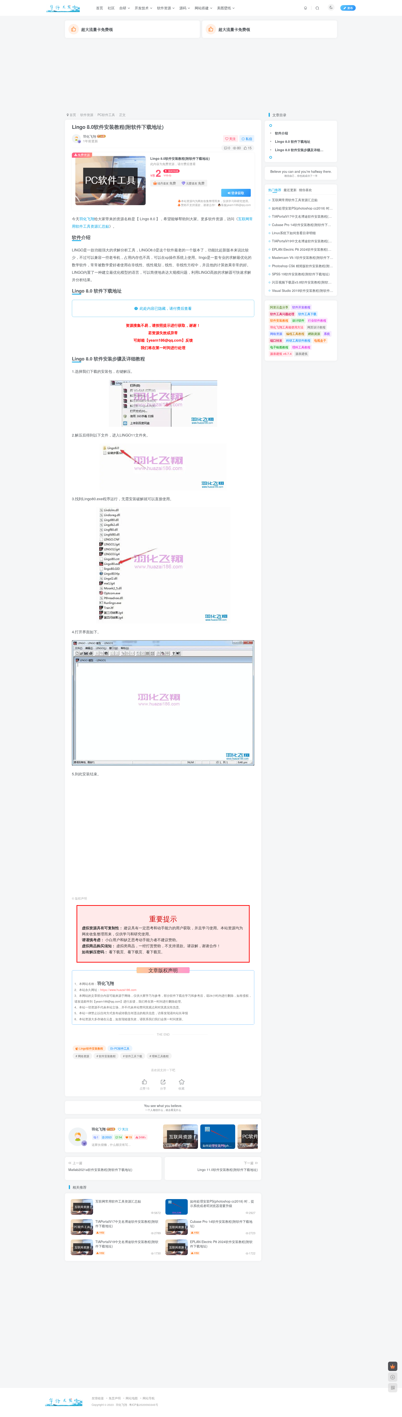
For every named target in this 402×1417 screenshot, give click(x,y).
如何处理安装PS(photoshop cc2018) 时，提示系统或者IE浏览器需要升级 (222, 1203)
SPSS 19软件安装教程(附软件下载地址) (301, 274)
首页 (99, 7)
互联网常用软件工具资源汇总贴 (118, 1201)
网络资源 (276, 333)
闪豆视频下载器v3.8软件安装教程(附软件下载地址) (309, 282)
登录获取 (237, 192)
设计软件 (298, 320)
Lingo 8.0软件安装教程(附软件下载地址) (118, 126)
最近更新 (290, 189)
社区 (111, 7)
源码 (182, 7)
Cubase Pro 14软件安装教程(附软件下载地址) (221, 1223)
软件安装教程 (279, 320)
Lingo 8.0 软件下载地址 (292, 141)
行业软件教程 (317, 320)
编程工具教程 (295, 333)
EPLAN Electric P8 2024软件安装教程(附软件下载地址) (221, 1244)
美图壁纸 (224, 7)
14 (120, 1137)
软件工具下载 (307, 314)
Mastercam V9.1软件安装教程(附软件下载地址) (306, 257)
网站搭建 (202, 7)
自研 (122, 7)
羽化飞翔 (89, 136)
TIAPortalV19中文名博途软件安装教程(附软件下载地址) (126, 1244)
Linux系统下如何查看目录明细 (294, 232)
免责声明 (115, 1398)
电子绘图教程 (279, 347)
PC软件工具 (106, 114)
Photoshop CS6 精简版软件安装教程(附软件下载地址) (311, 265)
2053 (108, 1137)
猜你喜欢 (305, 189)
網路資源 (314, 333)
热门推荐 (274, 189)
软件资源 (164, 7)
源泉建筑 (301, 353)
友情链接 (98, 1398)
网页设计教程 (316, 327)
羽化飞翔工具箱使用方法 (286, 327)
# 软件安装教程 (106, 1056)
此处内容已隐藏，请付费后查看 (165, 308)
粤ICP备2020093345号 (143, 1405)
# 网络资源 (82, 1056)
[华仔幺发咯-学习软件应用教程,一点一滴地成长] (63, 1401)
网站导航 (149, 1398)
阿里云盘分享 (279, 307)
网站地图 (132, 1398)
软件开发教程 (301, 307)
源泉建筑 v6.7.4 (280, 353)
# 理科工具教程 (159, 1056)
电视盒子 (320, 340)
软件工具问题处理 (282, 314)
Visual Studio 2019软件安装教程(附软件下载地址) (308, 290)
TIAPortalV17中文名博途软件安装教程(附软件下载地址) (126, 1223)
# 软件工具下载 (132, 1056)
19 (130, 1137)
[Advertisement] (201, 75)
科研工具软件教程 (298, 340)
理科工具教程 (301, 347)
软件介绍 (281, 133)
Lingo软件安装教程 (91, 1048)
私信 (249, 138)
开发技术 (142, 7)
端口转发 (276, 340)
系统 (327, 333)
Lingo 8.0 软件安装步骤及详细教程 (300, 149)
